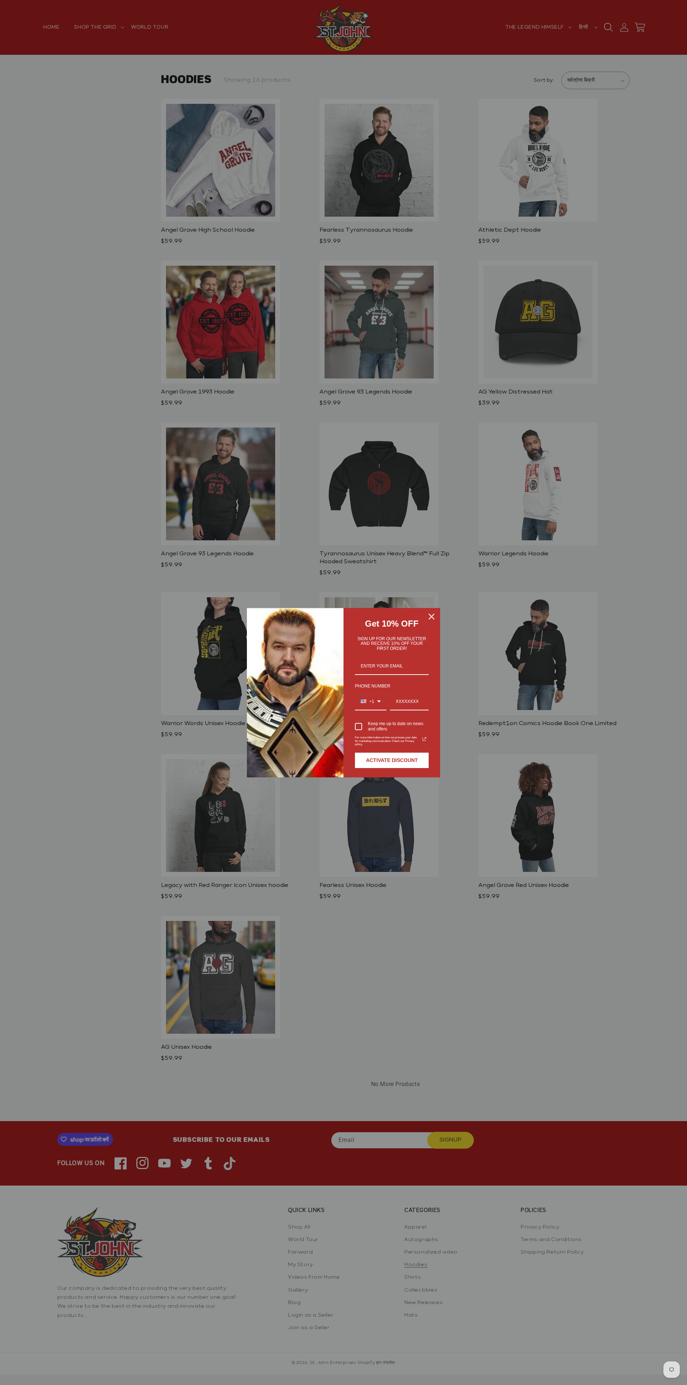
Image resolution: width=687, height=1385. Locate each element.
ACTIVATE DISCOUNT (392, 760)
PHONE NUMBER (372, 686)
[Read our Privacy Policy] (424, 739)
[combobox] (370, 701)
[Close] (431, 616)
